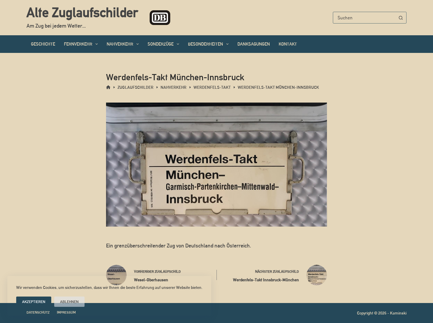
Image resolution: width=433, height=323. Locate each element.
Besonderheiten (205, 43)
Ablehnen (69, 301)
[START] (108, 87)
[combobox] (364, 18)
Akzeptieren (33, 301)
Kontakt (288, 43)
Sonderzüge (160, 43)
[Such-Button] (400, 17)
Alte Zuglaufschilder (82, 12)
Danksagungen (253, 43)
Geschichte (43, 43)
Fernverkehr (78, 43)
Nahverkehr (120, 43)
